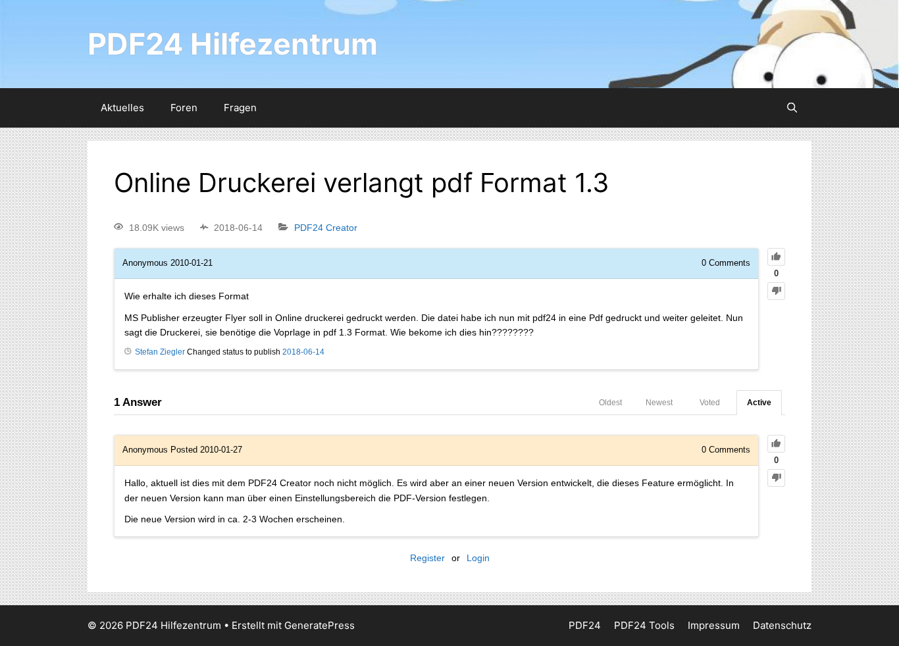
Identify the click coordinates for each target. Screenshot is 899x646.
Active (759, 402)
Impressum (714, 625)
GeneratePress (319, 625)
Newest (659, 402)
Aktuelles (122, 107)
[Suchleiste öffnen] (792, 108)
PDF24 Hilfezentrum (233, 44)
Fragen (240, 107)
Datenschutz (782, 625)
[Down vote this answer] (776, 478)
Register (427, 558)
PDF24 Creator (325, 227)
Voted (710, 402)
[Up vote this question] (776, 257)
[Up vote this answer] (776, 444)
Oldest (610, 402)
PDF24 (585, 625)
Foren (183, 107)
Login (478, 558)
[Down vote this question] (776, 291)
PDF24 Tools (644, 625)
